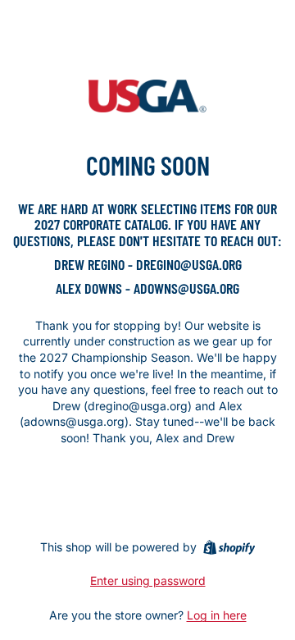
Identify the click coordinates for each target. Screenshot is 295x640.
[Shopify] (229, 547)
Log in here (217, 615)
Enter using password (148, 580)
